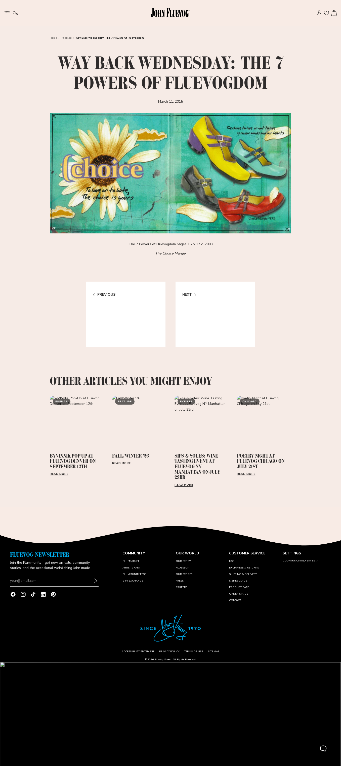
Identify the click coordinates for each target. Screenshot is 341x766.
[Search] (15, 13)
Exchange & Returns (244, 567)
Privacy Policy (169, 651)
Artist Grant (131, 567)
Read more (59, 474)
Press (180, 581)
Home (53, 38)
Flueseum (183, 567)
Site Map (213, 651)
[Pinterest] (53, 594)
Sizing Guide (238, 581)
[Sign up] (96, 581)
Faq (231, 561)
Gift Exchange (132, 581)
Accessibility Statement (138, 651)
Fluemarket (130, 561)
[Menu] (7, 12)
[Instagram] (23, 594)
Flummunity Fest (134, 574)
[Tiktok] (33, 594)
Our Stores (184, 574)
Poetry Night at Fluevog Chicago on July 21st (260, 461)
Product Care (239, 587)
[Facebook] (13, 594)
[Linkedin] (43, 594)
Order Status (238, 594)
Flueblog (66, 38)
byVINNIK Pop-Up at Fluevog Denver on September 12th (73, 461)
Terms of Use (193, 651)
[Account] (319, 13)
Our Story (183, 561)
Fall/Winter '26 (130, 456)
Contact (235, 600)
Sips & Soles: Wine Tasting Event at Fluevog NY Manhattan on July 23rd (197, 466)
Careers (181, 587)
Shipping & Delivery (243, 574)
